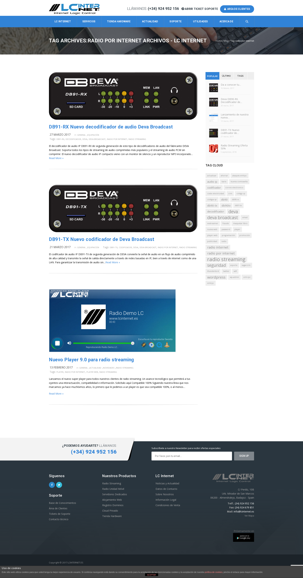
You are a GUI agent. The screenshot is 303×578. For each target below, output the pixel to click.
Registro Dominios (112, 505)
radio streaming (137, 139)
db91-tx (113, 247)
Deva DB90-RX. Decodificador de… (231, 101)
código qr (241, 193)
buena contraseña (239, 181)
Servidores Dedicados (114, 494)
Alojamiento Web (112, 499)
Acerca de (226, 21)
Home (219, 40)
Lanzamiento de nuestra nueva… (234, 116)
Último (226, 76)
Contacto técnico (58, 519)
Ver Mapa (249, 515)
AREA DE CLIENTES (238, 9)
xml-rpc (247, 277)
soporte (233, 265)
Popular (212, 76)
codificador (125, 247)
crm (230, 193)
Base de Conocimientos (62, 503)
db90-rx (235, 199)
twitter (226, 271)
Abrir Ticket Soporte (201, 9)
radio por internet (117, 139)
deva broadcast (97, 139)
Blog (226, 40)
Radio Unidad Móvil (113, 488)
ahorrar (224, 175)
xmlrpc (210, 283)
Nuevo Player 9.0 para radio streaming (91, 360)
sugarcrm (246, 265)
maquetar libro (240, 223)
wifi (235, 271)
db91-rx (60, 139)
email (245, 217)
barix (224, 181)
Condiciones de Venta (168, 505)
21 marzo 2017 (60, 247)
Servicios (88, 21)
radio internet (217, 247)
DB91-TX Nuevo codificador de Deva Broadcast (101, 239)
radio (223, 241)
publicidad (212, 241)
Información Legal (166, 499)
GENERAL (81, 135)
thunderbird (213, 271)
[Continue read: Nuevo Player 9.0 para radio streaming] (112, 351)
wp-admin (234, 277)
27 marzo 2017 (60, 135)
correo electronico (234, 187)
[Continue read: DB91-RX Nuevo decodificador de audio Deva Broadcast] (123, 118)
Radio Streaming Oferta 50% (234, 147)
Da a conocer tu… (231, 84)
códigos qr (212, 199)
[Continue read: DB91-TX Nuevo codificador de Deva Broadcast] (123, 231)
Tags (240, 76)
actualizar (211, 175)
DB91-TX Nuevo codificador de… (230, 131)
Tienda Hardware (118, 21)
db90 (224, 199)
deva (84, 139)
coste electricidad (215, 193)
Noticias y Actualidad (167, 483)
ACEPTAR (151, 575)
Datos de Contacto (166, 488)
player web (92, 372)
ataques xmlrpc (239, 175)
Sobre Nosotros (165, 494)
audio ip (212, 181)
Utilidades (200, 21)
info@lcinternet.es (244, 511)
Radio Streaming (124, 367)
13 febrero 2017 (61, 367)
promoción (244, 235)
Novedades (108, 367)
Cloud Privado (110, 510)
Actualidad (150, 21)
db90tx (226, 205)
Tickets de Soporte (59, 513)
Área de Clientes (58, 508)
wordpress (216, 277)
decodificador (73, 139)
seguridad (216, 265)
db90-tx (212, 205)
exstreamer (212, 223)
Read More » (56, 158)
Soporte (175, 21)
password (226, 229)
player (59, 372)
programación (228, 235)
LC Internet (63, 21)
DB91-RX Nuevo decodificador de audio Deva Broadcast (111, 127)
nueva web (212, 229)
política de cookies (214, 572)
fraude (226, 223)
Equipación (93, 135)
